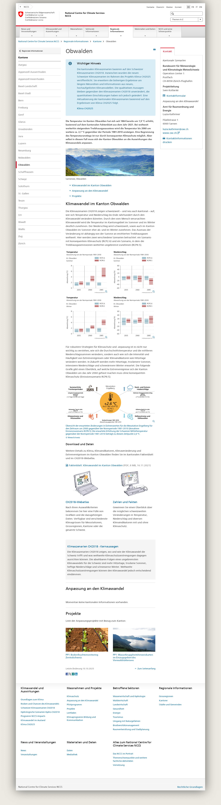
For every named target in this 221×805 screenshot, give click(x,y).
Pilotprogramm (74, 704)
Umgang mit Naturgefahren (126, 721)
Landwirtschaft (120, 704)
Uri (20, 214)
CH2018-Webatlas (77, 502)
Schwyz (22, 179)
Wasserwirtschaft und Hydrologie (129, 696)
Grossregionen (166, 696)
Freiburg (23, 107)
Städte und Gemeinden (170, 704)
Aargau (22, 64)
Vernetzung (119, 765)
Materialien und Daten (145, 29)
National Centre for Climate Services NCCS (38, 41)
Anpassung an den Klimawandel (90, 190)
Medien (169, 7)
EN (200, 7)
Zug (20, 236)
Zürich (21, 243)
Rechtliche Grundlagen (190, 786)
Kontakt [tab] (167, 51)
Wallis (21, 229)
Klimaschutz (73, 696)
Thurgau (23, 207)
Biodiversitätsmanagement (126, 725)
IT (197, 7)
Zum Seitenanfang (146, 668)
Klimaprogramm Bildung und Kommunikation (81, 719)
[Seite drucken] (154, 49)
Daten (70, 750)
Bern (20, 100)
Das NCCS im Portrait (123, 753)
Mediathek (72, 754)
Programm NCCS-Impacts (33, 716)
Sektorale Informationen (92, 30)
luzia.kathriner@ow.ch (175, 129)
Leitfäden (71, 712)
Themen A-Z (177, 19)
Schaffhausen (25, 171)
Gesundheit (118, 708)
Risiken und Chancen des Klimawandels (40, 703)
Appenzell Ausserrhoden (32, 71)
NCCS (26, 7)
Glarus (21, 121)
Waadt (22, 222)
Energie (116, 712)
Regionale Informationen (120, 31)
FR (193, 7)
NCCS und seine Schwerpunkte (165, 30)
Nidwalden (24, 157)
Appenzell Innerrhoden (31, 79)
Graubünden (25, 129)
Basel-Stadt (24, 93)
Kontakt (178, 7)
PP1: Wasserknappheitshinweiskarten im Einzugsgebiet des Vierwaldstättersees (133, 657)
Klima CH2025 (85, 108)
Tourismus (118, 717)
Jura (20, 136)
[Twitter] (70, 674)
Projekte (76, 196)
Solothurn (23, 186)
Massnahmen (76, 29)
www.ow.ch (170, 132)
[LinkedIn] (76, 674)
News (23, 750)
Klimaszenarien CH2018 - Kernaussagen (92, 546)
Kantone (97, 41)
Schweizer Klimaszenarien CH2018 (38, 707)
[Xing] (73, 674)
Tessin (21, 200)
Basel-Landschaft (27, 86)
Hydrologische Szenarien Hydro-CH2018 (40, 712)
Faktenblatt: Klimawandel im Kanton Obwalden (110, 465)
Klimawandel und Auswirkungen (53, 30)
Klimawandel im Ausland (33, 720)
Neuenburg (24, 150)
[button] (173, 14)
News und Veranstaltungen (28, 30)
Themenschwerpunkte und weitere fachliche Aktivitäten (130, 759)
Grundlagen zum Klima (32, 699)
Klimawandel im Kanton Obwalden (91, 185)
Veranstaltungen (29, 754)
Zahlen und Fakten (125, 502)
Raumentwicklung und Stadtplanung (131, 729)
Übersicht (160, 7)
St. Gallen (23, 193)
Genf (21, 114)
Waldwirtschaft (120, 700)
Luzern (22, 143)
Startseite (150, 7)
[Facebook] (67, 674)
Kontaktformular (176, 95)
